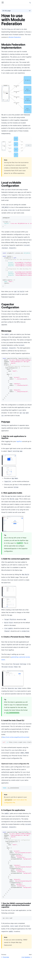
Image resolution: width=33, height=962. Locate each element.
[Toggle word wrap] (26, 221)
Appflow (19, 441)
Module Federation (15, 37)
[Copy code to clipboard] (29, 221)
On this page (6, 10)
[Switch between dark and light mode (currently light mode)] (30, 2)
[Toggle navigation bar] (2, 2)
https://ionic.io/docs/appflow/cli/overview (15, 737)
